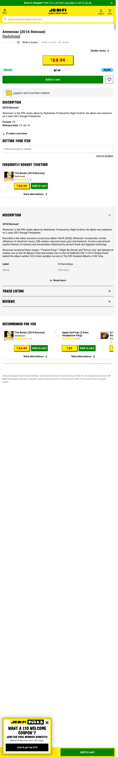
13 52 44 (86, 2)
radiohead (11, 35)
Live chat (69, 2)
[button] (19, 11)
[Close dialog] (47, 723)
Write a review (30, 41)
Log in (16, 92)
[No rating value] (9, 41)
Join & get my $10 (27, 747)
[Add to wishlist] (109, 79)
